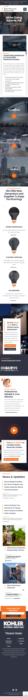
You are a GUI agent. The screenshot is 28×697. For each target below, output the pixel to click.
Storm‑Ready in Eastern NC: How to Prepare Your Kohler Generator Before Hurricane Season (13, 486)
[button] (25, 9)
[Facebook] (13, 690)
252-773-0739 (14, 4)
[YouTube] (16, 690)
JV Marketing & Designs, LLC (18, 694)
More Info (13, 235)
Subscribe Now (14, 616)
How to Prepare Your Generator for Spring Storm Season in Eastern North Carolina (13, 509)
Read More (8, 560)
